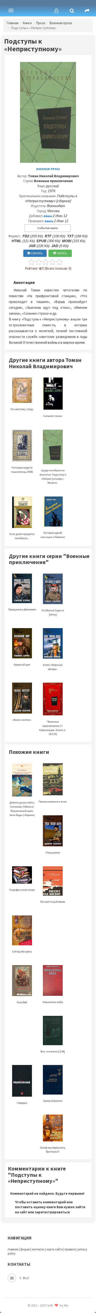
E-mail (24, 1277)
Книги (27, 23)
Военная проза (60, 23)
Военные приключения (53, 181)
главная (13, 1249)
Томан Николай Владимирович (53, 176)
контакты (38, 1249)
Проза (40, 23)
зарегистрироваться (52, 1212)
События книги (47, 228)
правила (70, 1249)
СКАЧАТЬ (36, 253)
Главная (12, 23)
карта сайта (55, 1249)
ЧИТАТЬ (61, 253)
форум (25, 1249)
